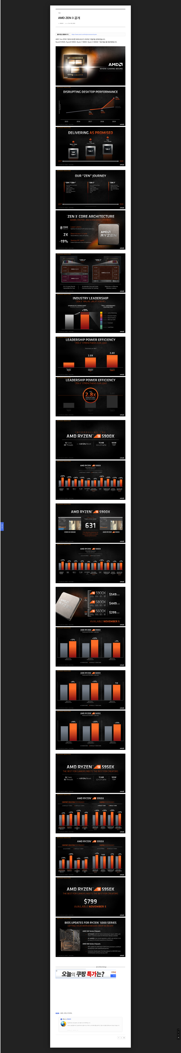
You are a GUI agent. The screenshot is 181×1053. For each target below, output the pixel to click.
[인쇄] (178, 1037)
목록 (2, 526)
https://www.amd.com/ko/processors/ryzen (84, 34)
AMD (61, 1013)
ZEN (65, 1013)
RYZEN (69, 1013)
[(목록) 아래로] (178, 1034)
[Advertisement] (90, 992)
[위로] (178, 1032)
